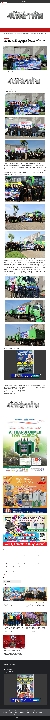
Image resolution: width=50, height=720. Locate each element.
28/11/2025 (13, 43)
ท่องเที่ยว (34, 710)
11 (19, 563)
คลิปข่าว (40, 712)
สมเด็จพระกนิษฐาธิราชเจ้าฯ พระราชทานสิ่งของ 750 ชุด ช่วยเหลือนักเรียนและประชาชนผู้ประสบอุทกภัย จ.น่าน (35, 629)
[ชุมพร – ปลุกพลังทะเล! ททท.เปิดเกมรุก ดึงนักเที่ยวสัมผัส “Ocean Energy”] (14, 594)
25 (19, 568)
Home (18, 714)
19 (24, 566)
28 (38, 568)
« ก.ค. (4, 574)
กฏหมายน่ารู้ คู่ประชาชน (13, 712)
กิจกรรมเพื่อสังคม (27, 710)
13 (31, 563)
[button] (4, 29)
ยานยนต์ (32, 712)
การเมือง (27, 712)
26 (24, 568)
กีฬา (36, 712)
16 (6, 566)
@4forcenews (7, 43)
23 (6, 568)
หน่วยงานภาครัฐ (36, 624)
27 (31, 568)
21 (38, 566)
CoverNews (27, 717)
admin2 (6, 605)
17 (13, 566)
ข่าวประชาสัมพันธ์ (7, 599)
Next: (36, 385)
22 (44, 566)
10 (13, 563)
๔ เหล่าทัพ (39, 710)
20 (31, 566)
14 (38, 563)
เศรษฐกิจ (5, 712)
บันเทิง (9, 714)
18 (19, 566)
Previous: (14, 388)
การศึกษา (20, 710)
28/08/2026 (10, 605)
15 (44, 563)
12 (24, 563)
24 (13, 568)
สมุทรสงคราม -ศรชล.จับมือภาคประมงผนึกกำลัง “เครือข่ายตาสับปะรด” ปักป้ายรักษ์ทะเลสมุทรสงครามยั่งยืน (13, 629)
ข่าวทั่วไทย (6, 38)
